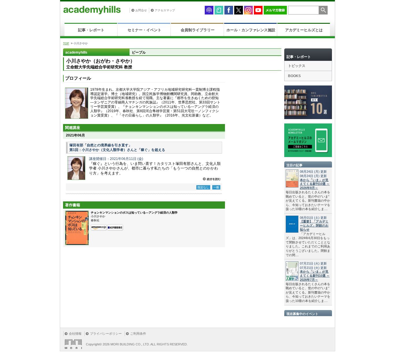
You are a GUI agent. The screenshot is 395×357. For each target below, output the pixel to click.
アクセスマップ (165, 10)
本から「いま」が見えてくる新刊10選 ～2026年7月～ (315, 275)
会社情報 (75, 333)
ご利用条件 (138, 333)
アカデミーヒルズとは (304, 30)
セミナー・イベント (144, 30)
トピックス (296, 66)
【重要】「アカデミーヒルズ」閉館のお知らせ (314, 225)
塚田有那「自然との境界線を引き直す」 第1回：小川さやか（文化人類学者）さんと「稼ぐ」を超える (117, 147)
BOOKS (294, 76)
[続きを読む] (212, 179)
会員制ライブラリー (198, 30)
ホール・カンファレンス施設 (250, 30)
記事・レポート (91, 30)
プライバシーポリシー (106, 333)
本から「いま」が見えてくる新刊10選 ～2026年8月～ (315, 184)
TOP (66, 43)
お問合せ (141, 10)
